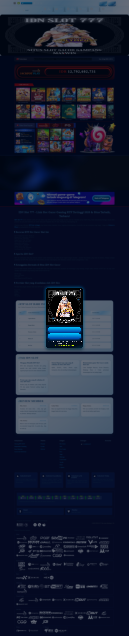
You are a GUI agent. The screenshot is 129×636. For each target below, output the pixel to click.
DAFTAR (64, 336)
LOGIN (64, 329)
